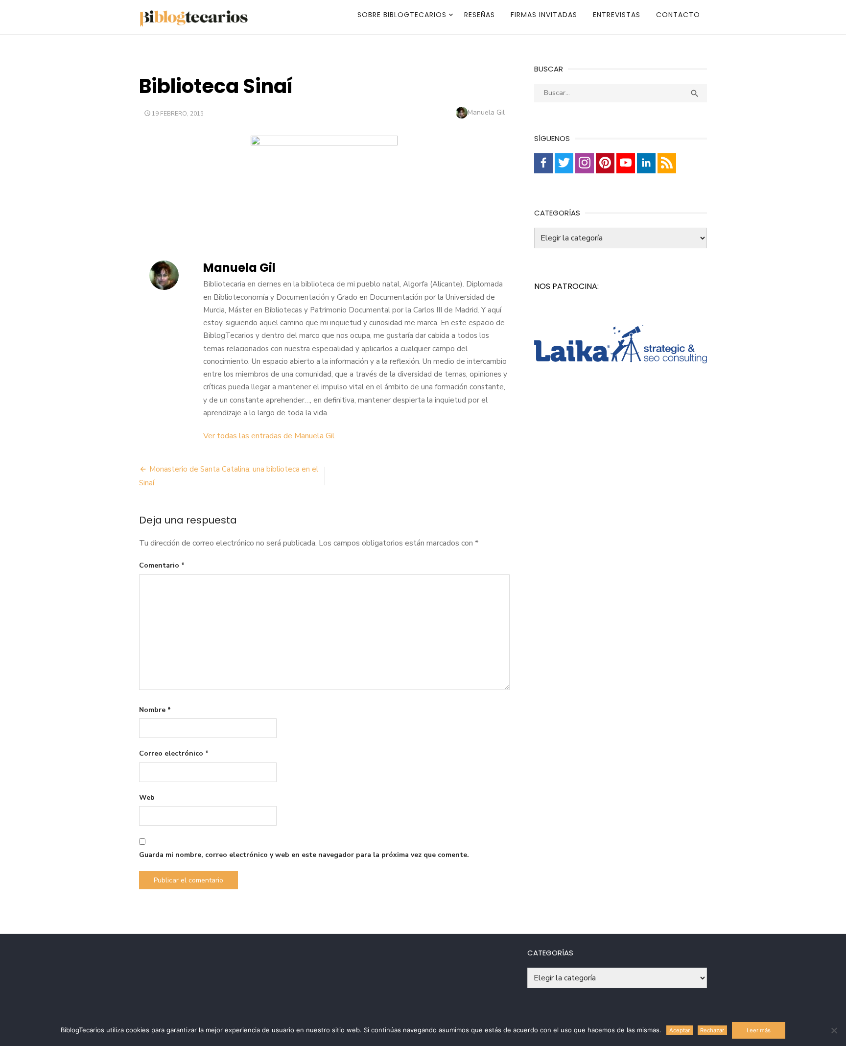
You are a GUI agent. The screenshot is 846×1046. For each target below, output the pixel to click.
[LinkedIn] (646, 163)
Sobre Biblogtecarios (401, 15)
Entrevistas (616, 15)
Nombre (155, 709)
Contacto (678, 15)
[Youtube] (625, 163)
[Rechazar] (834, 1030)
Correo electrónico (174, 753)
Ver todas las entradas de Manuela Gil (269, 435)
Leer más (759, 1030)
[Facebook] (543, 163)
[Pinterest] (605, 163)
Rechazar (712, 1030)
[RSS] (667, 163)
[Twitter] (564, 163)
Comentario (162, 565)
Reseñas (479, 15)
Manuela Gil (486, 112)
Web (147, 797)
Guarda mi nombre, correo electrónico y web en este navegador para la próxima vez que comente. (304, 854)
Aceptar (679, 1030)
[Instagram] (584, 163)
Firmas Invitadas (544, 15)
